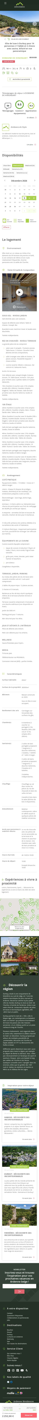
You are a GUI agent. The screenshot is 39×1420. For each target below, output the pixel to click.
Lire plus (30, 145)
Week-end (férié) (8, 176)
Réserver (29, 1415)
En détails (30, 118)
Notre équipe (12, 1360)
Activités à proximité (21, 79)
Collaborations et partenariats (18, 1318)
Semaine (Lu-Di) (17, 169)
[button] (34, 24)
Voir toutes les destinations (17, 1344)
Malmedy (10, 1339)
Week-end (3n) (30, 165)
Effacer (6, 227)
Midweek (6, 169)
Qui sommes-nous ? (14, 1353)
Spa (8, 1341)
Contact (10, 1313)
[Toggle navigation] (5, 3)
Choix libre (7, 165)
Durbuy (9, 1334)
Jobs (8, 1320)
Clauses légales (12, 1358)
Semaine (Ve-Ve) (8, 173)
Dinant (9, 1332)
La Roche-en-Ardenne (15, 1337)
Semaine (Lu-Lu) (22, 173)
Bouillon (10, 1330)
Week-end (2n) (18, 165)
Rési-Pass (10, 1356)
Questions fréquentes (15, 1316)
